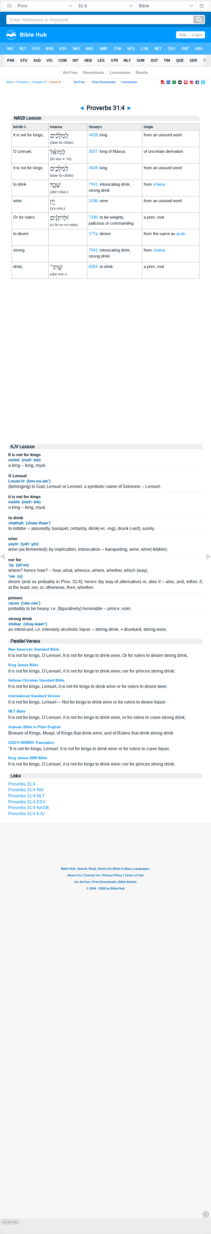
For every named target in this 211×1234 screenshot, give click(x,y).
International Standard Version (34, 696)
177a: (94, 233)
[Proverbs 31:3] (7, 569)
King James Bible (23, 665)
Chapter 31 (39, 82)
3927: (94, 151)
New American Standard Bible (33, 649)
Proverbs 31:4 (21, 784)
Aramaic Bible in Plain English (34, 727)
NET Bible (16, 711)
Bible (9, 82)
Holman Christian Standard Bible (36, 680)
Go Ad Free (10, 1222)
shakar (159, 184)
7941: (94, 184)
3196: (94, 200)
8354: (94, 266)
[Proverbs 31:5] (204, 569)
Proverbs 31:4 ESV (27, 802)
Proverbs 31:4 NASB (28, 807)
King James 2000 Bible (27, 758)
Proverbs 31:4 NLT (26, 796)
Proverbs (22, 82)
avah (180, 233)
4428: (94, 134)
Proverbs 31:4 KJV (26, 813)
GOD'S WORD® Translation (31, 743)
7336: (94, 217)
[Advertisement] (105, 392)
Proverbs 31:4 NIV (26, 789)
